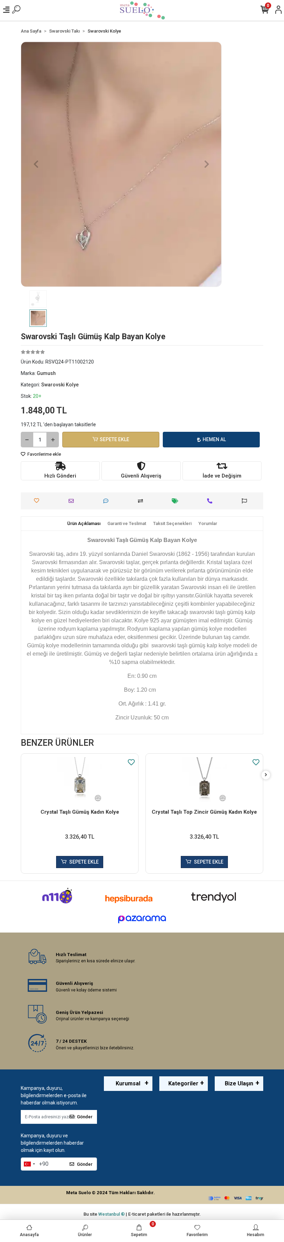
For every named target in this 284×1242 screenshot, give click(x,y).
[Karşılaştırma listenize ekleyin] (142, 501)
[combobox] (29, 1164)
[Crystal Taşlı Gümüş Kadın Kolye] (80, 779)
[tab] (83, 524)
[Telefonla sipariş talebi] (211, 501)
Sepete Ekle (114, 439)
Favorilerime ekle (43, 454)
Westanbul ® (112, 1214)
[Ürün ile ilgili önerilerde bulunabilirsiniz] (246, 501)
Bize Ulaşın (239, 1083)
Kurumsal (128, 1083)
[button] (36, 164)
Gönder (84, 1116)
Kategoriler (183, 1083)
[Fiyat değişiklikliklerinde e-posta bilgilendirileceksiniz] (177, 501)
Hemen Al (214, 439)
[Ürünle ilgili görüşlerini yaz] (107, 501)
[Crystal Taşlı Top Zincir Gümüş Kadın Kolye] (204, 779)
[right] (266, 775)
